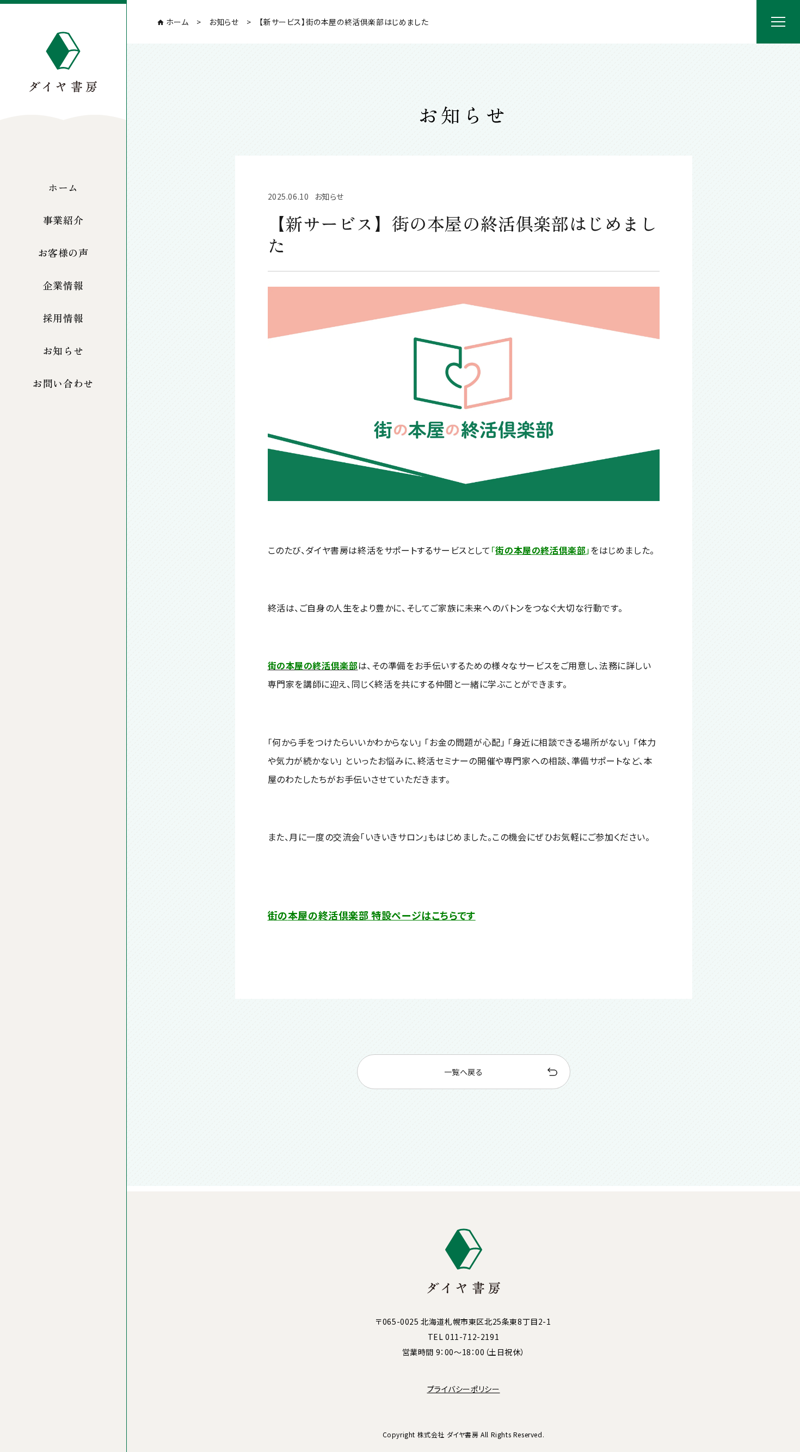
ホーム (63, 187)
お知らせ (63, 350)
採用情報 (63, 318)
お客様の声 (63, 252)
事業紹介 (63, 220)
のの (372, 915)
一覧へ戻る (463, 1071)
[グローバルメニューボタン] (778, 22)
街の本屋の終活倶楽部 (540, 550)
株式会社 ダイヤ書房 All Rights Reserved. (481, 1434)
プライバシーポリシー (463, 1388)
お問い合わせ (63, 383)
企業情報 (63, 285)
